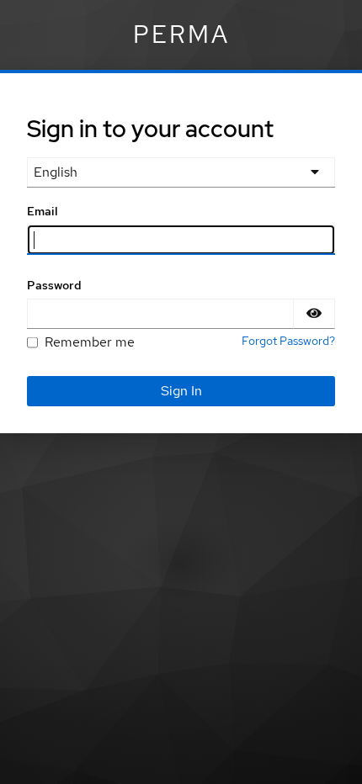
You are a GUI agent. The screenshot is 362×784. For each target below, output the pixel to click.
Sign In (181, 391)
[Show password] (314, 314)
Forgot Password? (288, 340)
